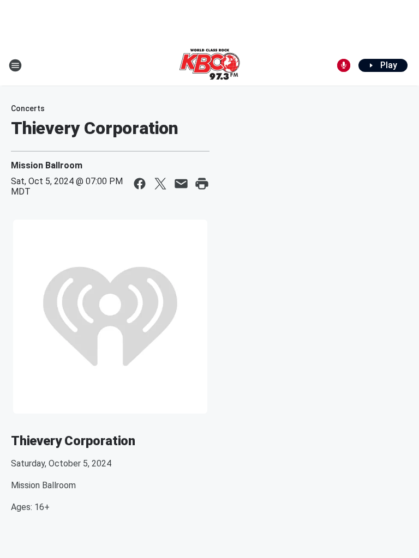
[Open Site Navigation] (15, 65)
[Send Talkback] (343, 65)
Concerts (28, 108)
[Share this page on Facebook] (139, 183)
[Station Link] (209, 65)
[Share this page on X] (160, 183)
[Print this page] (202, 183)
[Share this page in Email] (181, 183)
